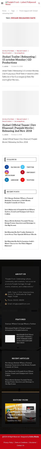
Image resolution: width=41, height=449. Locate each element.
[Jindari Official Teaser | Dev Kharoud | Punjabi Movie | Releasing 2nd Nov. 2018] (20, 103)
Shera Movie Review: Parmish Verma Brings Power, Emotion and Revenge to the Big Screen (20, 223)
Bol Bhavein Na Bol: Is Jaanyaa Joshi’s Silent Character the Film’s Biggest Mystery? (19, 243)
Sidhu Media (34, 437)
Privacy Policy (8, 442)
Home (4, 11)
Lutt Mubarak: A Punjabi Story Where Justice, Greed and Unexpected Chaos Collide (20, 212)
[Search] (39, 3)
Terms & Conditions (21, 442)
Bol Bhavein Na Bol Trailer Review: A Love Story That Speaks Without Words (20, 233)
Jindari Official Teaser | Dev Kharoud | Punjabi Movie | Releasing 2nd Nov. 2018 (19, 128)
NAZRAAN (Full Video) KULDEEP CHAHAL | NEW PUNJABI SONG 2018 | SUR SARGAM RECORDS (25, 339)
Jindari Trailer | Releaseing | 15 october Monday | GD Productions (19, 59)
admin (6, 66)
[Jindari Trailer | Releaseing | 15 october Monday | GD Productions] (20, 35)
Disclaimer (32, 442)
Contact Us (20, 445)
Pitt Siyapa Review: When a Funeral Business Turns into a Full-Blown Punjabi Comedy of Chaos (19, 200)
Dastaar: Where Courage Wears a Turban (20, 324)
